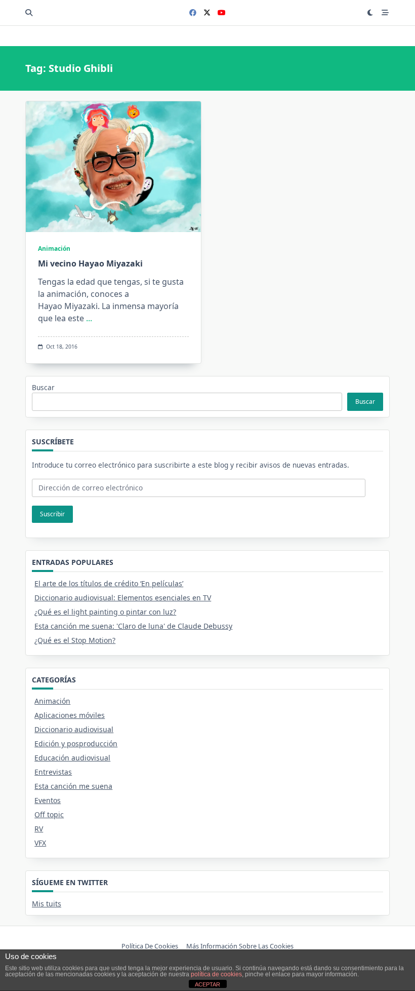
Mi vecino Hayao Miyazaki (90, 263)
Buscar (43, 387)
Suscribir (52, 514)
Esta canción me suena (73, 786)
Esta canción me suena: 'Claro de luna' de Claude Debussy (133, 626)
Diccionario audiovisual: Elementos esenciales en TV (122, 597)
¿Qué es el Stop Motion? (74, 640)
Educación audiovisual (72, 758)
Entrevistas (53, 772)
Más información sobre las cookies (240, 946)
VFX (40, 843)
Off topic (49, 814)
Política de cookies (149, 946)
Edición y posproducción (75, 743)
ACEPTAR (207, 984)
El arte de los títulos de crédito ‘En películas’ (108, 583)
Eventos (47, 800)
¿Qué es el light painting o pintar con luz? (105, 612)
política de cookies (216, 974)
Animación (54, 248)
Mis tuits (46, 903)
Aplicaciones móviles (69, 715)
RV (38, 828)
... (89, 318)
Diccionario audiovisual (73, 729)
